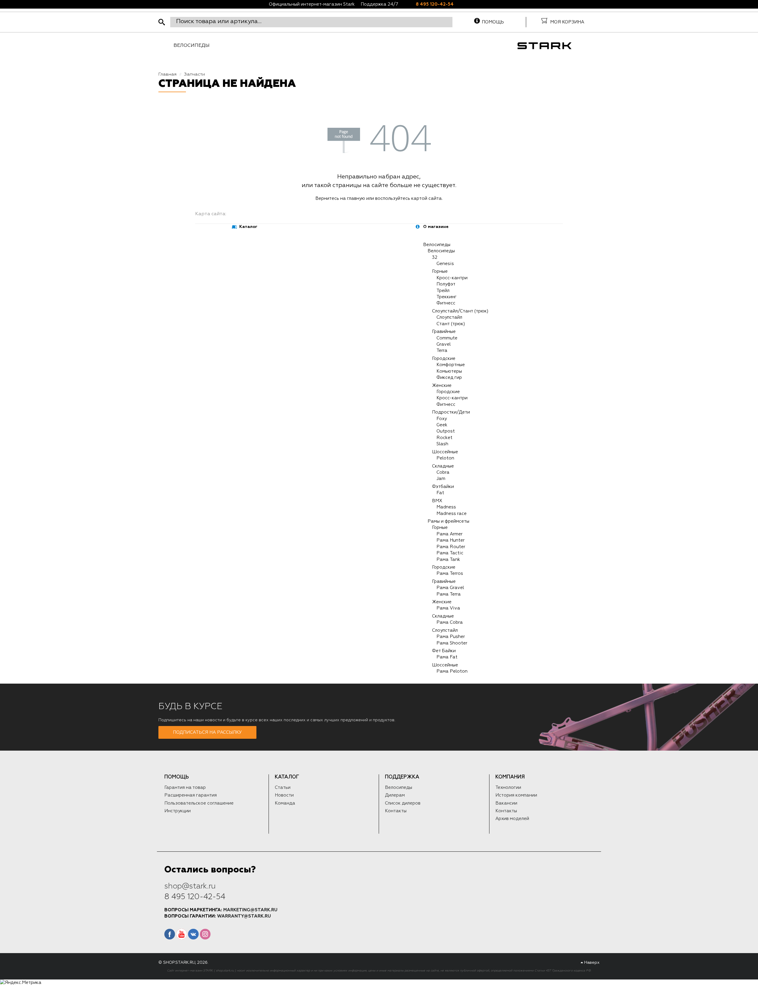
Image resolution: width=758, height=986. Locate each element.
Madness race (451, 513)
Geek (441, 425)
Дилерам (395, 795)
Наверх (591, 963)
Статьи (282, 787)
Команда (285, 803)
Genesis (445, 263)
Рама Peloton (452, 671)
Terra (441, 350)
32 (434, 257)
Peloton (445, 458)
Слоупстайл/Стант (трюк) (460, 311)
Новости (284, 795)
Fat (440, 493)
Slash (442, 444)
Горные (440, 271)
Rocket (444, 437)
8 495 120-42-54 (435, 4)
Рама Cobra (449, 622)
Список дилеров (402, 803)
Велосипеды (192, 45)
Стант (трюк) (450, 324)
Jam (440, 478)
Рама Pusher (450, 636)
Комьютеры (449, 371)
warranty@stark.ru (244, 916)
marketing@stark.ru (250, 910)
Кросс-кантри (452, 278)
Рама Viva (448, 608)
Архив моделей (512, 818)
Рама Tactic (449, 553)
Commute (446, 338)
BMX (437, 501)
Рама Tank (448, 559)
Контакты (396, 811)
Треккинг (446, 297)
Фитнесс (445, 303)
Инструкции (177, 811)
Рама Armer (449, 534)
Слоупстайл (449, 317)
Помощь (493, 22)
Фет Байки (444, 651)
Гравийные (444, 331)
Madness (446, 507)
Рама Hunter (450, 540)
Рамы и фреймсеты (448, 521)
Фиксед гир (449, 377)
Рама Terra (448, 594)
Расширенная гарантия (190, 795)
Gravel (443, 344)
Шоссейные (445, 452)
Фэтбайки (443, 486)
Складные (443, 466)
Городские (443, 358)
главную (356, 198)
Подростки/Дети (451, 412)
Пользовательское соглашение (199, 803)
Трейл (442, 290)
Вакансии (506, 803)
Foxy (441, 419)
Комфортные (450, 365)
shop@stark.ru (190, 886)
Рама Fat (446, 657)
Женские (442, 385)
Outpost (445, 431)
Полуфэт (445, 284)
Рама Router (450, 547)
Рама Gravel (450, 587)
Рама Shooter (451, 643)
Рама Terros (449, 573)
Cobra (442, 472)
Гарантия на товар (185, 787)
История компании (516, 795)
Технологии (508, 787)
